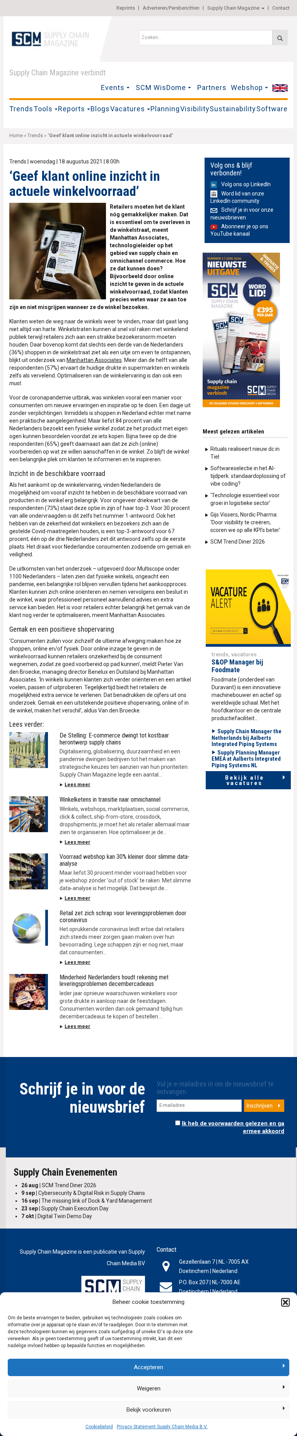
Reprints (125, 8)
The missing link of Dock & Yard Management (86, 1201)
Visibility (195, 109)
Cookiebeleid (99, 1426)
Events (113, 87)
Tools (43, 109)
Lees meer (77, 784)
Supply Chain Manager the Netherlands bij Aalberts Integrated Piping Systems (247, 738)
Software (272, 109)
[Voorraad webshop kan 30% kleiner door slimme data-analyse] (28, 871)
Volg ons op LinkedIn (246, 184)
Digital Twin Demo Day (56, 1216)
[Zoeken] (280, 37)
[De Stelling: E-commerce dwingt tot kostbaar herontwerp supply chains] (28, 750)
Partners (212, 87)
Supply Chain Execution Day (65, 1208)
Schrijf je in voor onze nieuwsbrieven (241, 213)
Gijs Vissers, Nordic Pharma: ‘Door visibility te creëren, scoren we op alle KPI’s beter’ (245, 522)
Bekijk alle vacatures (244, 780)
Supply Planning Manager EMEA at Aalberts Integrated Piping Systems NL (246, 759)
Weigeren (148, 1388)
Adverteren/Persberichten (171, 8)
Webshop (247, 87)
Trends (21, 109)
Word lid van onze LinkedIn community (237, 197)
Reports (71, 109)
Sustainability (233, 109)
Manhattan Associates (94, 360)
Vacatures (127, 109)
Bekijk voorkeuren (148, 1409)
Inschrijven (260, 1106)
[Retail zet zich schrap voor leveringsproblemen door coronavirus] (28, 928)
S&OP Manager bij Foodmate (237, 666)
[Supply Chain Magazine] (51, 38)
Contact (281, 8)
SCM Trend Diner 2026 (237, 542)
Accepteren (148, 1367)
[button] (285, 1302)
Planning (165, 109)
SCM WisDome (161, 87)
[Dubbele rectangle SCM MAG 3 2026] (241, 329)
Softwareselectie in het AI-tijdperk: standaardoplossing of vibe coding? (248, 476)
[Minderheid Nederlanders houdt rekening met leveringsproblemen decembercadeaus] (28, 992)
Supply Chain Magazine (233, 8)
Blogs (100, 109)
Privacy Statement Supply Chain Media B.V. (162, 1426)
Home (16, 135)
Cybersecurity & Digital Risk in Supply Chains (83, 1193)
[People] (248, 608)
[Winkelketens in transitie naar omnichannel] (28, 814)
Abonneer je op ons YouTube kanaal (239, 230)
